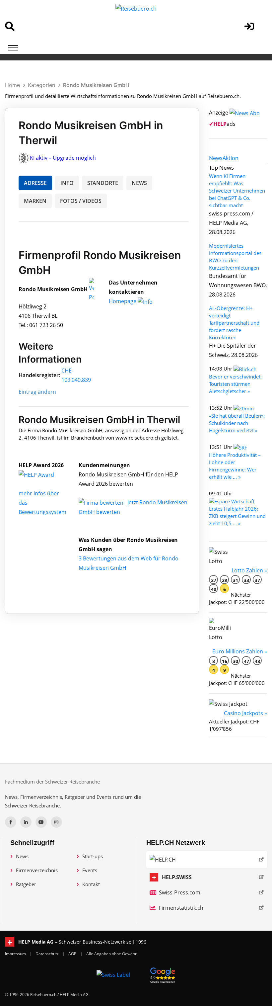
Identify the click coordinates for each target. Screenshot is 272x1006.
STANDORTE (102, 183)
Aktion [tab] (230, 158)
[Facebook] (10, 822)
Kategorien (41, 85)
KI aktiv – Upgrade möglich (63, 157)
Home (12, 85)
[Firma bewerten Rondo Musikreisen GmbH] (102, 502)
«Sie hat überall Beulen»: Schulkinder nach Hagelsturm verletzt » (237, 423)
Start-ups (92, 856)
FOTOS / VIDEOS (81, 201)
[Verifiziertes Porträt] (91, 289)
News (22, 856)
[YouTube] (41, 822)
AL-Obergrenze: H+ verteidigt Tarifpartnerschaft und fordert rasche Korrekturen (234, 323)
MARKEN (35, 201)
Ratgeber (26, 884)
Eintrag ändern (37, 391)
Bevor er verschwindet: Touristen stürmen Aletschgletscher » (235, 383)
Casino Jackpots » (245, 713)
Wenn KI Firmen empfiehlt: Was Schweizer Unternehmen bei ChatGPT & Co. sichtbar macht (237, 191)
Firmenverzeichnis (37, 870)
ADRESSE (35, 183)
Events (89, 870)
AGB (73, 954)
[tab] (216, 158)
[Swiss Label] (113, 974)
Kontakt (91, 884)
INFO (67, 183)
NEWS (139, 183)
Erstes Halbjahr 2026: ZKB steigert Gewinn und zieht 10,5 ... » (237, 516)
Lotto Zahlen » (249, 570)
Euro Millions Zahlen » (239, 651)
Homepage (123, 301)
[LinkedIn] (26, 822)
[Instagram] (56, 822)
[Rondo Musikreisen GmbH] (43, 474)
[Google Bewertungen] (163, 974)
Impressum (16, 954)
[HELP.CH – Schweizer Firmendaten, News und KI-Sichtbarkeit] (206, 859)
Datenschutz (47, 954)
